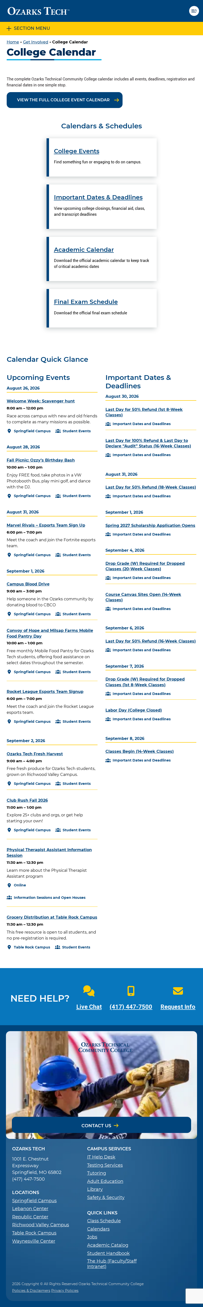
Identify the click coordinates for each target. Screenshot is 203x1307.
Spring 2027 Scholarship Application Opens (150, 525)
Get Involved (35, 42)
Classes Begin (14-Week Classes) (139, 751)
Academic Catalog (107, 1245)
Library (95, 1189)
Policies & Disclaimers (31, 1290)
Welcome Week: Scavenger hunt (41, 401)
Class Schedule (104, 1221)
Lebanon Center (30, 1208)
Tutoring (96, 1173)
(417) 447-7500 (131, 1006)
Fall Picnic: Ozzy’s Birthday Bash (41, 460)
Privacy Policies (64, 1290)
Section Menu (32, 28)
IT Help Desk (101, 1157)
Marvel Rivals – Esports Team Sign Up (46, 525)
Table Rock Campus (34, 1233)
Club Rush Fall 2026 (27, 800)
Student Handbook (108, 1253)
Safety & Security (106, 1197)
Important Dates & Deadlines (98, 197)
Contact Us (96, 1125)
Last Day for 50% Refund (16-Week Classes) (150, 641)
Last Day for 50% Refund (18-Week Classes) (150, 487)
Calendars (98, 1229)
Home (13, 42)
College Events (76, 151)
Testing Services (105, 1165)
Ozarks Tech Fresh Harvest (35, 754)
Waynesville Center (33, 1241)
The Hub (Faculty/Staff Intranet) (112, 1264)
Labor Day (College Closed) (133, 710)
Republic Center (30, 1217)
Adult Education (105, 1181)
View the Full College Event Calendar (63, 100)
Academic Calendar (84, 249)
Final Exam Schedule (86, 301)
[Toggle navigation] (196, 11)
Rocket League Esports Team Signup (45, 691)
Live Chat (89, 1006)
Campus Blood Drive (28, 584)
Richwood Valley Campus (40, 1225)
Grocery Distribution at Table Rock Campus (52, 917)
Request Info (177, 1006)
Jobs (92, 1237)
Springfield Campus (34, 1200)
